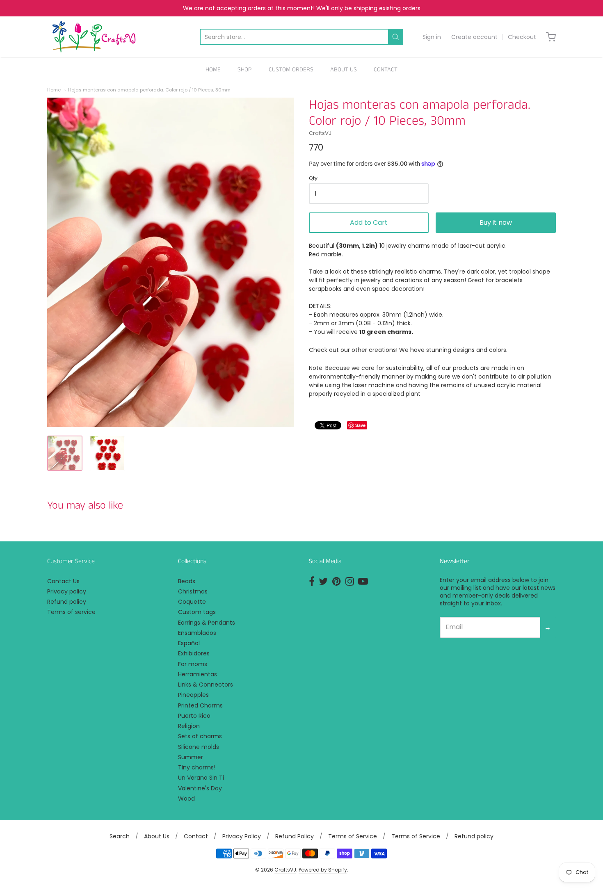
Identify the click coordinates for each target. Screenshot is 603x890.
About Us (156, 836)
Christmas (193, 591)
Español (189, 643)
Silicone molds (198, 747)
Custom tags (197, 612)
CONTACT (385, 69)
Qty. (314, 179)
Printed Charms (200, 705)
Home (54, 90)
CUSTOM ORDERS (291, 69)
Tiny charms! (196, 767)
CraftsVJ (320, 133)
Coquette (192, 602)
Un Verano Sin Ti (201, 778)
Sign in (432, 37)
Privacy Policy (241, 836)
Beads (186, 581)
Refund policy (66, 602)
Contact (196, 836)
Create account (474, 37)
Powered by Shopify (323, 869)
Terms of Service (352, 836)
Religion (189, 726)
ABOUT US (343, 69)
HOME (213, 69)
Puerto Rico (194, 716)
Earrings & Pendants (206, 622)
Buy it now (496, 222)
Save (360, 425)
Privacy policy (66, 591)
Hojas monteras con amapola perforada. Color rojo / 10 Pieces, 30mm (149, 90)
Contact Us (63, 581)
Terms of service (71, 612)
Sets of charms (200, 736)
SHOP (244, 69)
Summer (190, 757)
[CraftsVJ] (94, 37)
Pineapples (193, 695)
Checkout (522, 37)
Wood (186, 798)
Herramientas (197, 674)
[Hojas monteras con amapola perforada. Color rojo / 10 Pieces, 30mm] (64, 453)
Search (120, 836)
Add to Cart (369, 222)
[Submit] (395, 37)
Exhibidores (194, 653)
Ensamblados (197, 633)
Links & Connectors (205, 684)
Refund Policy (294, 836)
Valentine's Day (200, 788)
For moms (192, 664)
